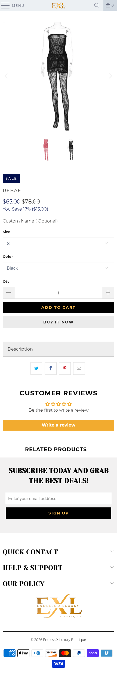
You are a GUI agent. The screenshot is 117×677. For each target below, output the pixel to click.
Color (8, 256)
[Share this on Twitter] (36, 368)
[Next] (110, 76)
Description (20, 349)
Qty (6, 281)
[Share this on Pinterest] (65, 368)
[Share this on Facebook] (50, 368)
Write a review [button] (58, 425)
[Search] (97, 5)
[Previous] (6, 76)
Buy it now (58, 322)
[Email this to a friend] (79, 368)
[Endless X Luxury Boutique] (58, 5)
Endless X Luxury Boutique (64, 640)
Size (6, 232)
